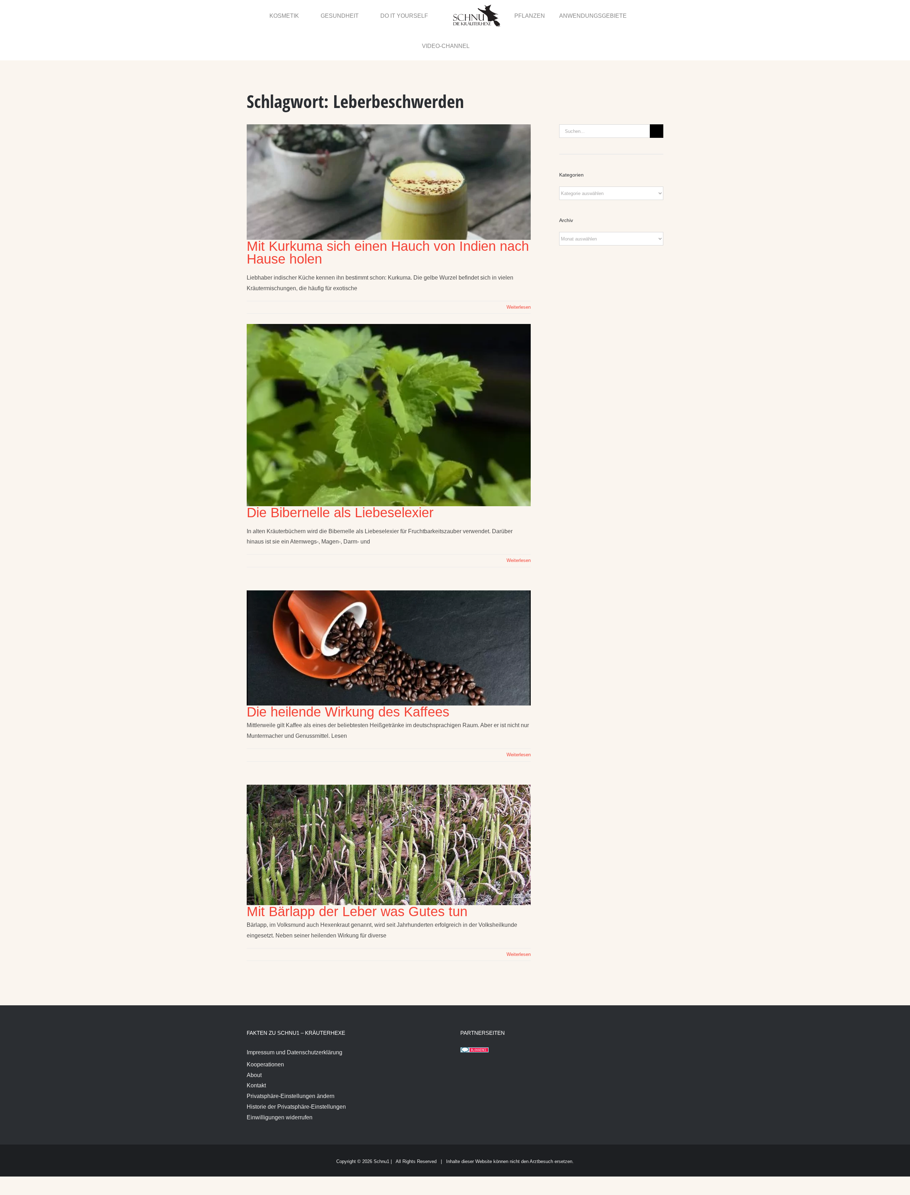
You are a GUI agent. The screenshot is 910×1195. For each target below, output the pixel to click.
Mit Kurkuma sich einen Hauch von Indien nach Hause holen (388, 223)
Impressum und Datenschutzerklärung (294, 1023)
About (254, 1045)
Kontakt (256, 1056)
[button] (648, 15)
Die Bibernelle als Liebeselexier (340, 482)
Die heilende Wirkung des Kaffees (348, 682)
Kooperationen (265, 1035)
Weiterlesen (519, 277)
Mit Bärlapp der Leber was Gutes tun (357, 881)
